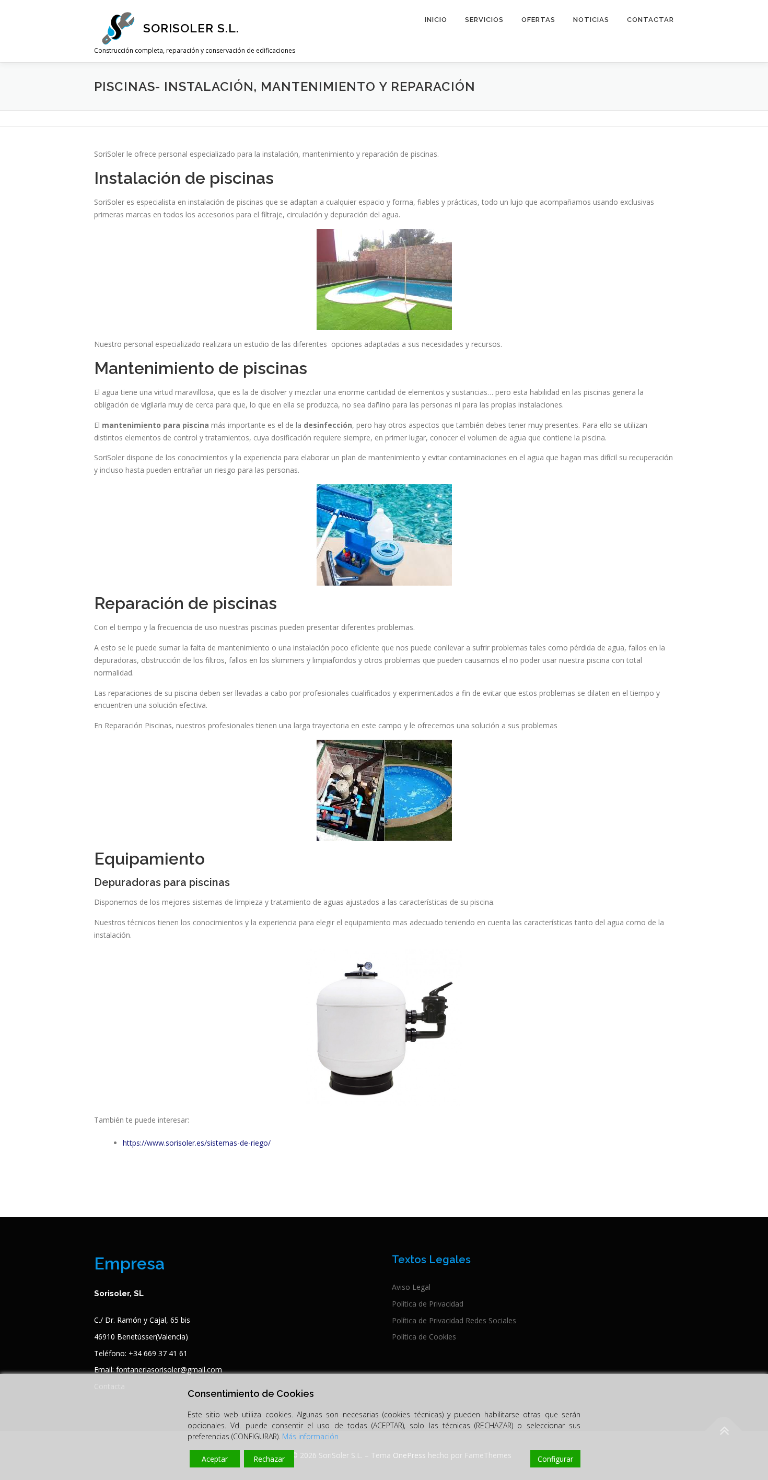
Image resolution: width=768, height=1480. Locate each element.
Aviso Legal (411, 1287)
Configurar (555, 1459)
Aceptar (215, 1459)
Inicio (436, 20)
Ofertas (538, 20)
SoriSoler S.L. (191, 28)
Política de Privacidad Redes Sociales (454, 1320)
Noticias (591, 20)
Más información (310, 1436)
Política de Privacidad (427, 1304)
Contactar (650, 20)
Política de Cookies (424, 1337)
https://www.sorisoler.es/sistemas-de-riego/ (197, 1143)
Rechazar (269, 1459)
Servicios (484, 20)
